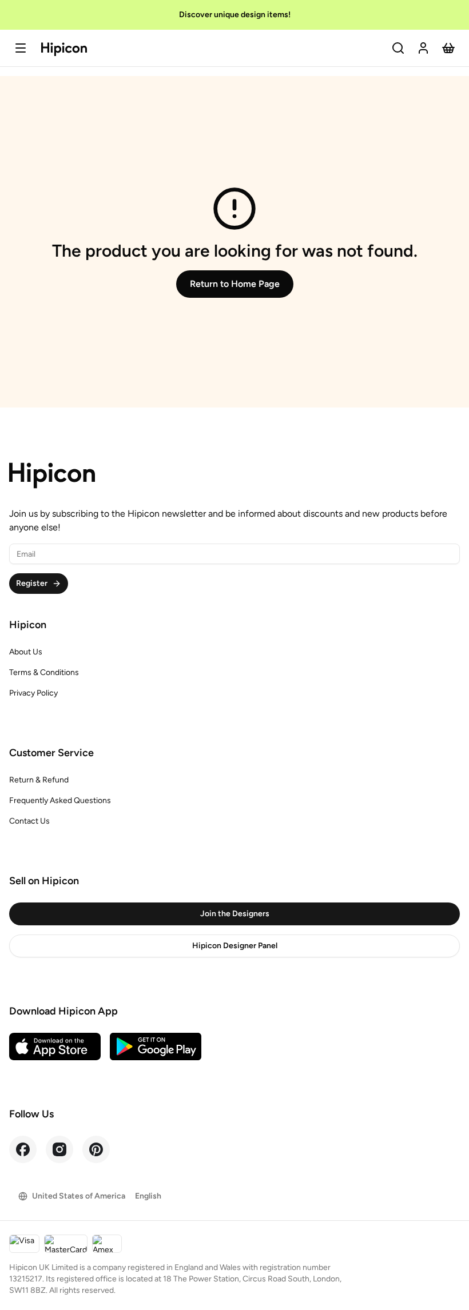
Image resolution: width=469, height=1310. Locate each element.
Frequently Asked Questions (60, 800)
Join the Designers (234, 913)
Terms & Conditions (44, 672)
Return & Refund (39, 780)
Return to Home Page (235, 283)
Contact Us (29, 821)
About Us (25, 652)
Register (31, 583)
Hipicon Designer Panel (234, 945)
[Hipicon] (64, 49)
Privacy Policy (33, 693)
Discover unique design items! (235, 14)
